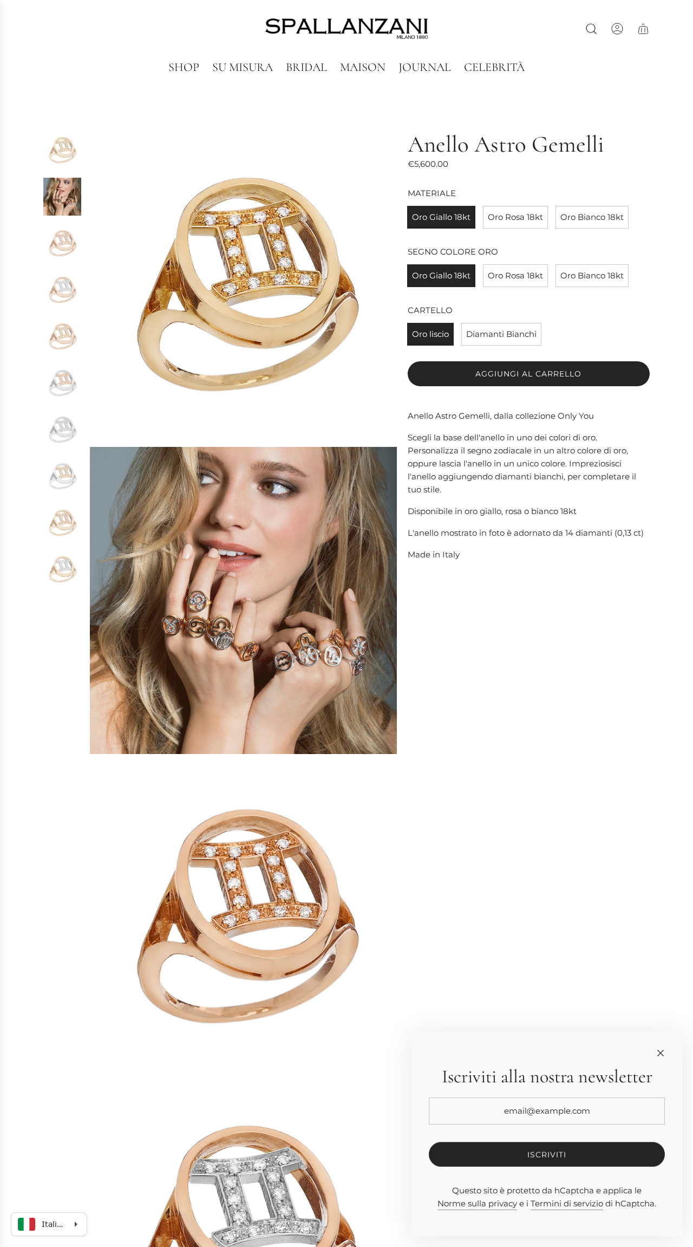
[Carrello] (643, 29)
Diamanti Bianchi (501, 334)
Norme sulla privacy (477, 1203)
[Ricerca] (591, 29)
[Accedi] (617, 29)
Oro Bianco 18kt (592, 217)
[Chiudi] (661, 1053)
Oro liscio (430, 334)
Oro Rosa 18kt (515, 217)
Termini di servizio (567, 1203)
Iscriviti (546, 1154)
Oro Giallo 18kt (441, 217)
